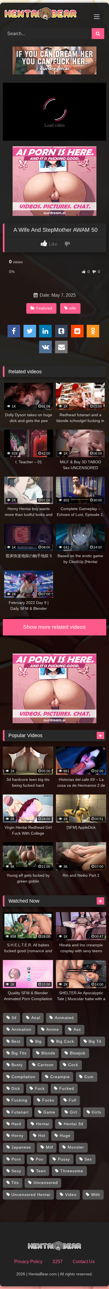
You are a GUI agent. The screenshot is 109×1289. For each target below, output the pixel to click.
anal (35, 1017)
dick (15, 1088)
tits (15, 1182)
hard (16, 1124)
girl (73, 1112)
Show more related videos (54, 627)
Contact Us (84, 1261)
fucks (48, 1100)
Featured (44, 308)
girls (96, 1112)
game (49, 1112)
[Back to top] (92, 1272)
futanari (20, 1112)
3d (13, 1017)
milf (49, 1147)
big (38, 1041)
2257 (58, 1261)
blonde (48, 1053)
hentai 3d (73, 1124)
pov (39, 1159)
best (15, 1041)
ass (77, 1029)
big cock (65, 1041)
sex (88, 1159)
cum (89, 1076)
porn (16, 1159)
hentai (42, 1124)
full (72, 1100)
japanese (21, 1147)
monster (76, 1147)
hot (41, 1135)
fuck (40, 1088)
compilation (23, 1076)
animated (64, 1017)
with (95, 1194)
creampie (60, 1076)
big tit (95, 1041)
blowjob (78, 1053)
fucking (19, 1100)
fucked (66, 1088)
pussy (64, 1159)
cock (73, 1065)
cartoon (45, 1065)
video (71, 1194)
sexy (16, 1171)
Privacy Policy (28, 1261)
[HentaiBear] (45, 15)
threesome (71, 1171)
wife (72, 308)
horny (17, 1135)
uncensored (46, 1182)
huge (65, 1135)
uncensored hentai (30, 1194)
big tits (19, 1053)
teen (41, 1171)
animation (21, 1029)
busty (17, 1065)
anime (52, 1029)
